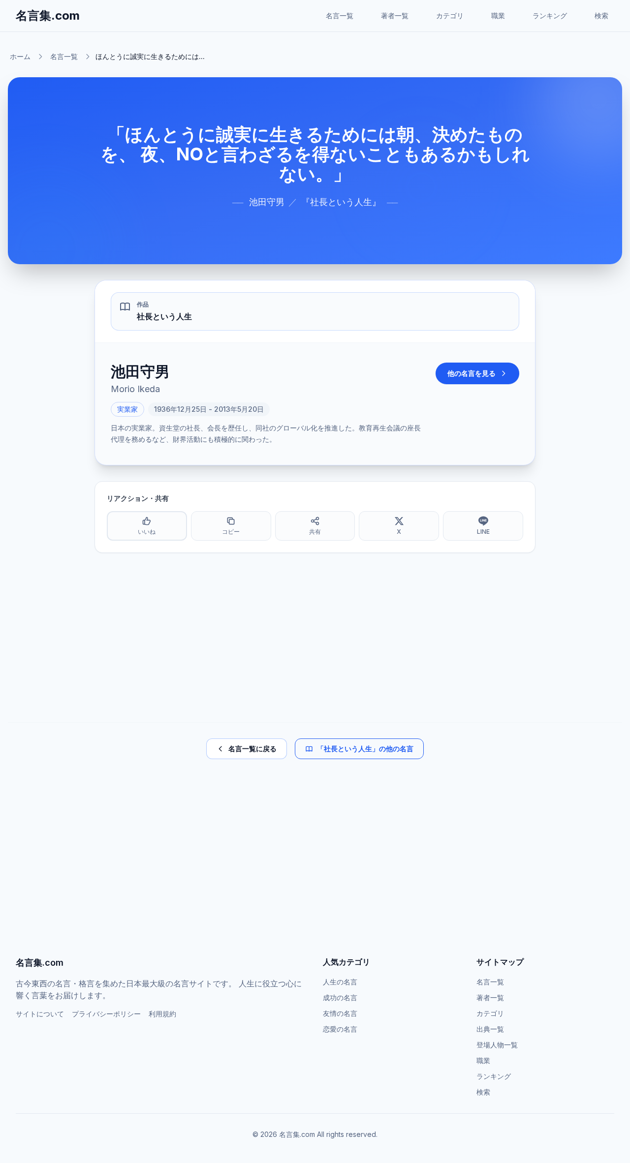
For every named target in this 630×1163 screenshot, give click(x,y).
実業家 (127, 409)
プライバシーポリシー (106, 1014)
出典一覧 (490, 1029)
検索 (601, 15)
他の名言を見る (471, 373)
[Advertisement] (315, 637)
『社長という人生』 (341, 202)
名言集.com (48, 15)
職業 (498, 15)
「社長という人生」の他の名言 (365, 748)
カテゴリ (450, 15)
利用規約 (162, 1014)
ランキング (550, 15)
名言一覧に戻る (252, 748)
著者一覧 (395, 15)
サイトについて (40, 1014)
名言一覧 (339, 15)
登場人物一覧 (497, 1045)
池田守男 (266, 202)
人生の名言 (340, 982)
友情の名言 (340, 1013)
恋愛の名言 (340, 1029)
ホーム (20, 56)
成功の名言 (340, 997)
